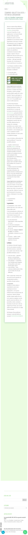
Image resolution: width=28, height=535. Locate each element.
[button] (25, 532)
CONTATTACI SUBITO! (17, 316)
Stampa (21, 19)
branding (9, 30)
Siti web (22, 530)
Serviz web (18, 530)
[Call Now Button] (3, 532)
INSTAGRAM (1, 524)
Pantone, (13, 146)
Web (21, 521)
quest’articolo (10, 113)
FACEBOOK (1, 530)
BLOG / (6, 9)
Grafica (6, 19)
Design (22, 520)
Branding (13, 17)
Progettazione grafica (14, 19)
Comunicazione (19, 17)
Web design (13, 531)
